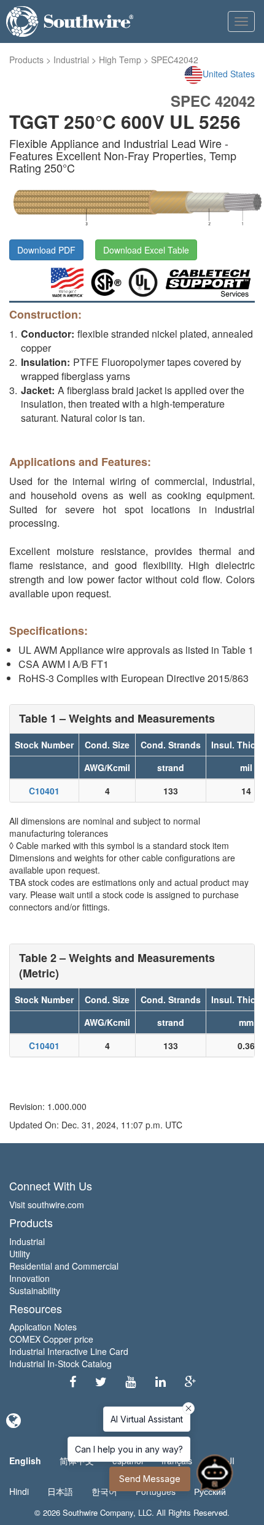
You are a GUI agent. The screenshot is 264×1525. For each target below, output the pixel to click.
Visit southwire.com (46, 1204)
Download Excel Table (146, 250)
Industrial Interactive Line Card (68, 1351)
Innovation (29, 1278)
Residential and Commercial (63, 1266)
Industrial (71, 59)
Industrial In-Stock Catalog (60, 1363)
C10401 (44, 791)
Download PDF (46, 250)
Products (26, 59)
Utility (19, 1254)
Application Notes (43, 1327)
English (25, 1460)
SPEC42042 (174, 59)
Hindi (19, 1491)
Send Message (150, 1478)
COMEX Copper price (51, 1339)
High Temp (120, 59)
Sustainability (34, 1290)
